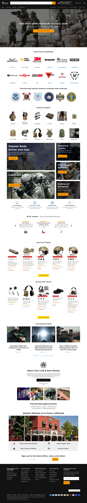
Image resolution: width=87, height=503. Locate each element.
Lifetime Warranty (25, 470)
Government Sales (62, 7)
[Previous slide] (3, 28)
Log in (43, 384)
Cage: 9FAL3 (10, 477)
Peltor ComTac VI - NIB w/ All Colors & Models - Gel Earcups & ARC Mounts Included (43, 302)
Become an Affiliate (43, 380)
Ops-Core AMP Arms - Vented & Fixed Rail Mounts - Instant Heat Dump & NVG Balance (28, 263)
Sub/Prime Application (40, 476)
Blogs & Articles (24, 472)
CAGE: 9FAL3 (82, 7)
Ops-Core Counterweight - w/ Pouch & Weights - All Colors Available (13, 263)
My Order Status (53, 472)
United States (73, 490)
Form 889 (9, 479)
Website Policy (24, 474)
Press (27, 494)
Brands (14, 7)
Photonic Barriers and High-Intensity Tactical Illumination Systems (43, 348)
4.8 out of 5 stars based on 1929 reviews (50, 216)
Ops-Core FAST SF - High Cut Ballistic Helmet (57, 263)
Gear (3, 7)
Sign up (55, 459)
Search (43, 494)
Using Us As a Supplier (12, 473)
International (52, 481)
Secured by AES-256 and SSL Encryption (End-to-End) (18, 499)
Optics (8, 7)
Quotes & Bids (10, 472)
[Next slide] (83, 28)
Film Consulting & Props (40, 477)
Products (19, 494)
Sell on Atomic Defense (23, 495)
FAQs (24, 494)
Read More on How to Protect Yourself (42, 355)
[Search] (53, 3)
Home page (9, 495)
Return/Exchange (37, 494)
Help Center (52, 470)
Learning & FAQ (52, 474)
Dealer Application (39, 470)
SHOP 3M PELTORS (43, 317)
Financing (51, 477)
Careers (37, 479)
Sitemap (15, 495)
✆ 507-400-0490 (73, 7)
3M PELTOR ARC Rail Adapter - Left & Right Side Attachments (13, 299)
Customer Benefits (25, 477)
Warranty (9, 494)
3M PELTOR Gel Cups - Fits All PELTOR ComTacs (58, 299)
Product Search (24, 476)
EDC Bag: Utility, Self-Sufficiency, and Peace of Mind (19, 348)
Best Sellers (22, 7)
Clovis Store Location (26, 479)
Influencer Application (40, 474)
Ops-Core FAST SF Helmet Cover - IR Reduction (42, 263)
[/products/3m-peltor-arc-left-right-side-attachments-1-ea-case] (13, 291)
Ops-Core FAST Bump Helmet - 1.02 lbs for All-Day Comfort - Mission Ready (73, 263)
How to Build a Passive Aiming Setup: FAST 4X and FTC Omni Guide (68, 348)
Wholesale (53, 7)
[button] (16, 226)
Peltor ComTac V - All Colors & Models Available (28, 302)
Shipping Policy (24, 481)
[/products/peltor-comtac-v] (28, 291)
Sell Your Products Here (40, 472)
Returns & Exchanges (54, 479)
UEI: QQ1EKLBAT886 (11, 475)
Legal (31, 494)
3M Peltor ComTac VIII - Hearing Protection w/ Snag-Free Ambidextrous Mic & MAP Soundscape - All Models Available (73, 304)
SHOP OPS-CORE (43, 275)
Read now (18, 352)
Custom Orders (52, 476)
